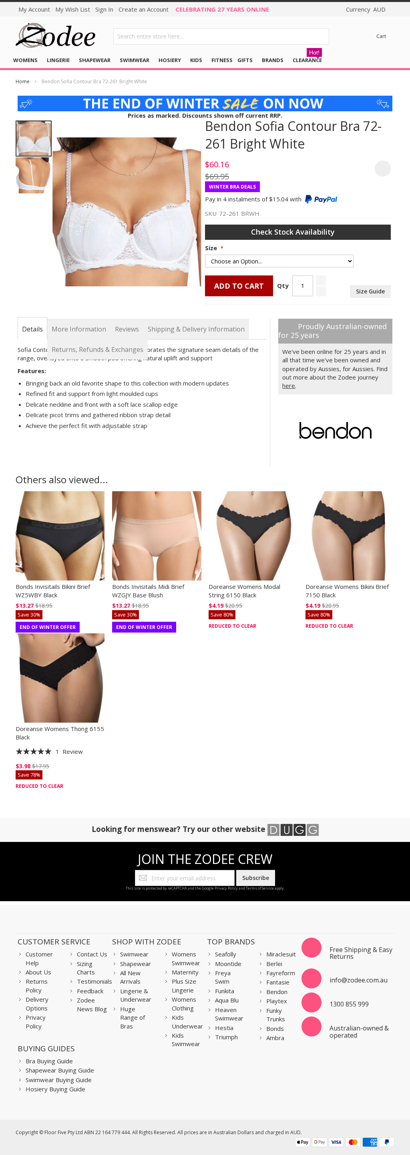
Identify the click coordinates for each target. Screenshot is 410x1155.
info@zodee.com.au (359, 980)
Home (23, 81)
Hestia (224, 1028)
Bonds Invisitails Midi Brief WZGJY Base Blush (148, 591)
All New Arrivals (130, 977)
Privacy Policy (226, 888)
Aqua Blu (227, 1000)
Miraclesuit (281, 954)
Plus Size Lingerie (184, 985)
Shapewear (135, 964)
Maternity (185, 972)
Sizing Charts (86, 968)
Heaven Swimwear (229, 1014)
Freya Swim (223, 977)
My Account (34, 9)
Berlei (274, 964)
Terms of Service (260, 888)
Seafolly (225, 954)
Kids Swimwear (186, 1039)
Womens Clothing (184, 1003)
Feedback (90, 991)
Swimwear (134, 954)
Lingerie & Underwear (135, 995)
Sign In (104, 9)
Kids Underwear (187, 1021)
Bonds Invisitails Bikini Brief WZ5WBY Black (53, 591)
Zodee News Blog (92, 1004)
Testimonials (94, 981)
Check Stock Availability (294, 232)
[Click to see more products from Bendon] (335, 430)
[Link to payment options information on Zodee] (344, 1143)
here (288, 386)
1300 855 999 (349, 1004)
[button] (34, 175)
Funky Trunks (275, 1014)
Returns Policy (37, 985)
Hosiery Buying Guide (55, 1089)
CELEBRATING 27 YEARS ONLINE (222, 9)
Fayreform (280, 973)
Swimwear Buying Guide (59, 1080)
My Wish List (72, 9)
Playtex (276, 1001)
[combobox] (221, 36)
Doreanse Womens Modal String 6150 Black (244, 591)
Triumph (226, 1037)
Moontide (228, 964)
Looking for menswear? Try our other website (179, 829)
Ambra (275, 1038)
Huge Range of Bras (132, 1017)
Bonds (275, 1028)
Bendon (276, 992)
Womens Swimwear (186, 958)
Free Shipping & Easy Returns (361, 953)
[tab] (32, 329)
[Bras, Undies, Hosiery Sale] (205, 100)
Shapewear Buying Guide (60, 1070)
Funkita (224, 991)
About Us (38, 972)
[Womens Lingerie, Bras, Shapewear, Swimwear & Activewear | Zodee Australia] (56, 36)
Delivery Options (37, 1003)
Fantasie (277, 982)
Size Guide (370, 291)
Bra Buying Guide (49, 1061)
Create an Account (144, 9)
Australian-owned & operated (359, 1032)
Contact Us (92, 954)
